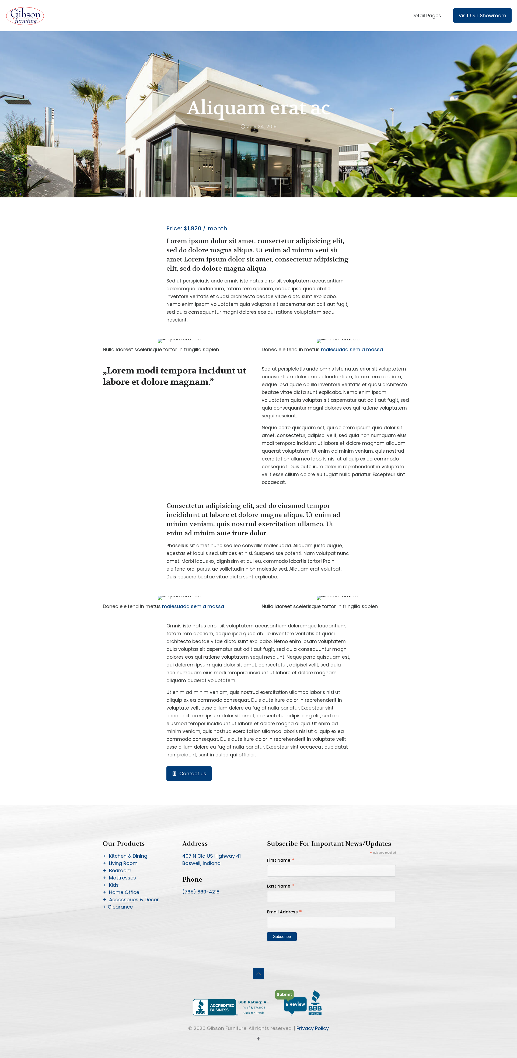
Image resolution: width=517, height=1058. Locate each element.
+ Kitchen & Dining (125, 856)
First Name (281, 860)
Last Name (281, 886)
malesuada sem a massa (352, 349)
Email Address (284, 912)
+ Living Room (120, 863)
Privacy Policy (312, 1028)
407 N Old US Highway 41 (211, 856)
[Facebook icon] (259, 1038)
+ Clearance (118, 906)
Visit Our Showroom (482, 15)
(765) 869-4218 (200, 891)
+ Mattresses (119, 877)
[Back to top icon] (258, 973)
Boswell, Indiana (201, 863)
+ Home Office (121, 892)
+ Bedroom (117, 870)
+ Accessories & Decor (131, 899)
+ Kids (111, 885)
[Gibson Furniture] (25, 15)
